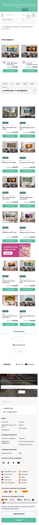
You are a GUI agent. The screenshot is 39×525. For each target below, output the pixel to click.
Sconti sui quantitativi (26, 441)
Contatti (22, 438)
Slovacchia (8, 474)
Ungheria (25, 471)
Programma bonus (25, 444)
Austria (24, 483)
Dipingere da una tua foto (9, 426)
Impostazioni (18, 514)
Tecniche (5, 422)
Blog (20, 453)
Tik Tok (20, 364)
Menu (3, 16)
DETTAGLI (11, 71)
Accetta (18, 520)
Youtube (31, 364)
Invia (21, 392)
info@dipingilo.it (11, 412)
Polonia (6, 477)
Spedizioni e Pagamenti (6, 442)
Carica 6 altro (18, 331)
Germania (7, 480)
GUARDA (25, 9)
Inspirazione (6, 430)
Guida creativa (7, 453)
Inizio (20, 351)
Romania (25, 474)
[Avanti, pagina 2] (18, 338)
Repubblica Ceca (10, 471)
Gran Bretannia (9, 483)
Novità (21, 425)
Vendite (21, 422)
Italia (23, 477)
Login (24, 15)
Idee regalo (23, 428)
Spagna (24, 480)
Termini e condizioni (9, 438)
